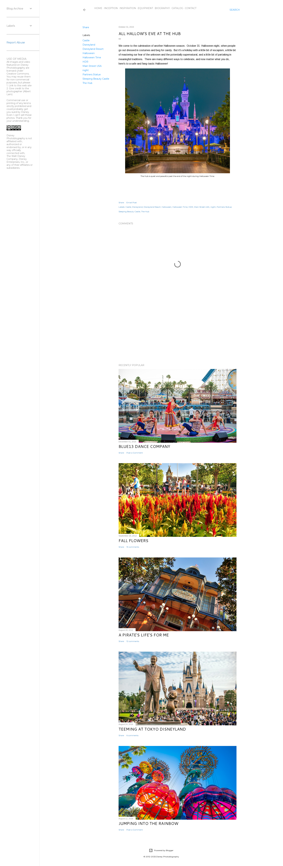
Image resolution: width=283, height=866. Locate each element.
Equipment (145, 8)
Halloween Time (92, 57)
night (86, 70)
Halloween (89, 53)
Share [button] (86, 27)
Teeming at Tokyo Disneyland (152, 729)
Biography (162, 8)
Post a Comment (134, 453)
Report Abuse (16, 42)
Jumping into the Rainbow (148, 823)
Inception (111, 8)
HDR (85, 61)
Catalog (177, 8)
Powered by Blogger (163, 850)
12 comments (132, 641)
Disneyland (89, 44)
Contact (190, 8)
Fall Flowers (133, 540)
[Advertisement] (177, 333)
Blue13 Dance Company (144, 446)
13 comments (132, 547)
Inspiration (128, 8)
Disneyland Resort (93, 48)
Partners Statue (92, 74)
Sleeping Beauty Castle (96, 78)
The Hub (87, 83)
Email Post (131, 202)
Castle (86, 40)
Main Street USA (92, 66)
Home (98, 8)
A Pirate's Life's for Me (144, 635)
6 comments (132, 735)
